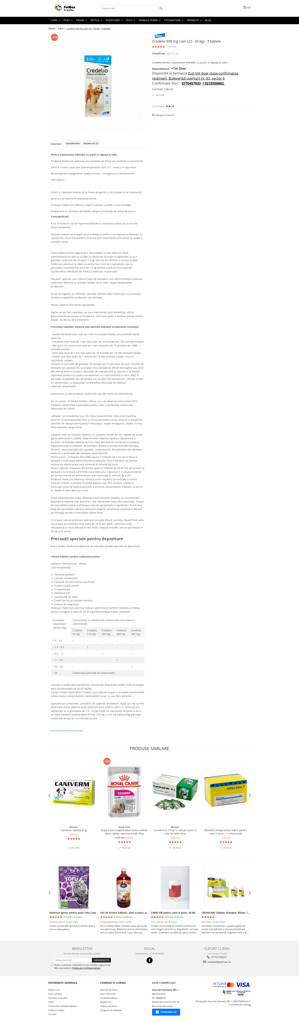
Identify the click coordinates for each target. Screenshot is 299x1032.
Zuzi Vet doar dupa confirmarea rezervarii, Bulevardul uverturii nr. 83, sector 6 (195, 76)
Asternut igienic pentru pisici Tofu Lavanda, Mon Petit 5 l (83, 912)
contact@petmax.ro (219, 962)
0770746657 (219, 957)
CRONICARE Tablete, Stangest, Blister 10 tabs (228, 912)
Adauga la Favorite (165, 115)
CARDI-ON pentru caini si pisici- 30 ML (173, 912)
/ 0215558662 (213, 83)
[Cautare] (161, 8)
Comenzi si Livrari (113, 982)
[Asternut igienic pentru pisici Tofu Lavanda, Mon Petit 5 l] (73, 887)
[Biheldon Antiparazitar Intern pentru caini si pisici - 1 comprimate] (225, 790)
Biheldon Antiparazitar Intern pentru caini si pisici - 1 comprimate (225, 832)
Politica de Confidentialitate (86, 968)
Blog (208, 20)
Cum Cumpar (55, 993)
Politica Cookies (56, 1010)
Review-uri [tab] (91, 143)
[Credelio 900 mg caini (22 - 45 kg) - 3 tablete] (97, 81)
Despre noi (53, 989)
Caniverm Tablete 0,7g (74, 830)
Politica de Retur (108, 1006)
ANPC (51, 1001)
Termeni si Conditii (57, 998)
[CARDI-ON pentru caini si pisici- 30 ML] (175, 887)
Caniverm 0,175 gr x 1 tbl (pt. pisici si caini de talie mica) (175, 832)
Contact (52, 1014)
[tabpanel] (97, 81)
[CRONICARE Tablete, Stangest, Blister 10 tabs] (225, 887)
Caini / (62, 28)
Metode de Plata (108, 989)
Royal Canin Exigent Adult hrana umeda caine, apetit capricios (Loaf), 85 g (124, 832)
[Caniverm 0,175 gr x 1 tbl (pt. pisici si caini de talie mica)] (175, 790)
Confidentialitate (108, 998)
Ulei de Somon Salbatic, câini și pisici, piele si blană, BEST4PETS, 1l (139, 912)
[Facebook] (150, 960)
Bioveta (74, 827)
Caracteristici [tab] (73, 143)
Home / (52, 28)
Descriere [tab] (56, 143)
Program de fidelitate (111, 1010)
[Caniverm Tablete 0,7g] (73, 790)
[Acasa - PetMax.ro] (65, 8)
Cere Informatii (108, 993)
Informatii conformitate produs (67, 730)
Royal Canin (124, 827)
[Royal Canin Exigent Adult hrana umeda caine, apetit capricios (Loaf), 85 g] (124, 790)
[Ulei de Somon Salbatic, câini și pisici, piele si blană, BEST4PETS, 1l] (124, 887)
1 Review (171, 46)
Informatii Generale (62, 982)
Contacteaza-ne (168, 1012)
